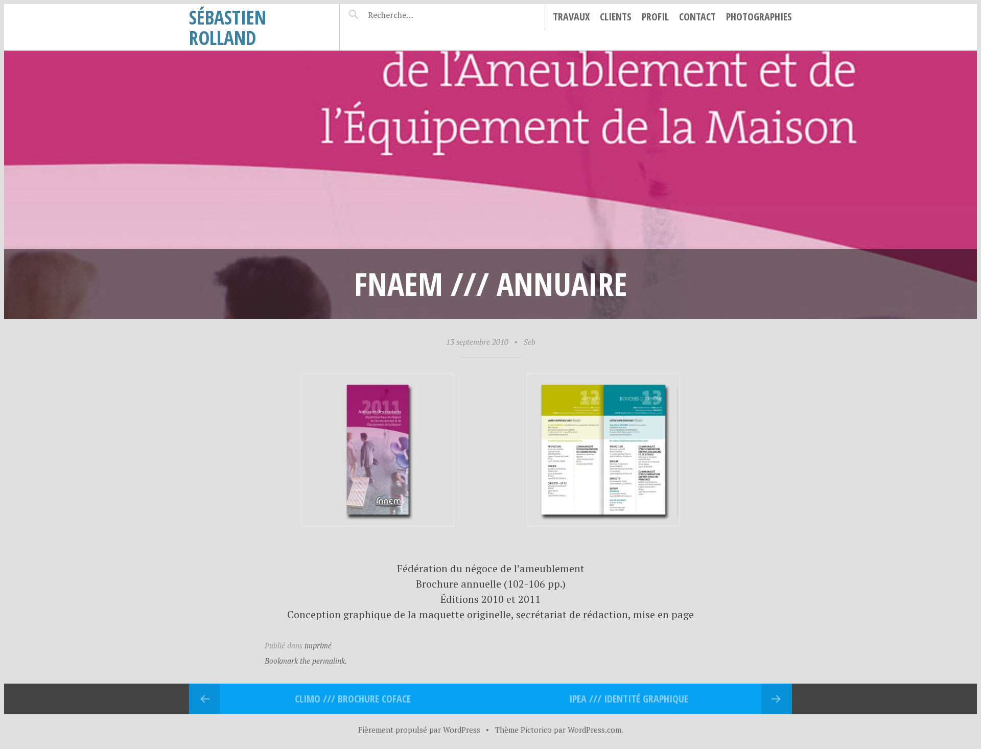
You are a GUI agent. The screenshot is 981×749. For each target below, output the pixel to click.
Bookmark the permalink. (306, 661)
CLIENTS (616, 17)
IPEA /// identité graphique (628, 699)
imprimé (318, 645)
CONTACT (697, 17)
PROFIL (655, 17)
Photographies (759, 17)
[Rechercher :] (410, 15)
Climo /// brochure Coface (353, 699)
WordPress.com (594, 729)
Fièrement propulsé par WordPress (419, 729)
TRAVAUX (571, 17)
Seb (529, 342)
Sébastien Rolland (227, 27)
